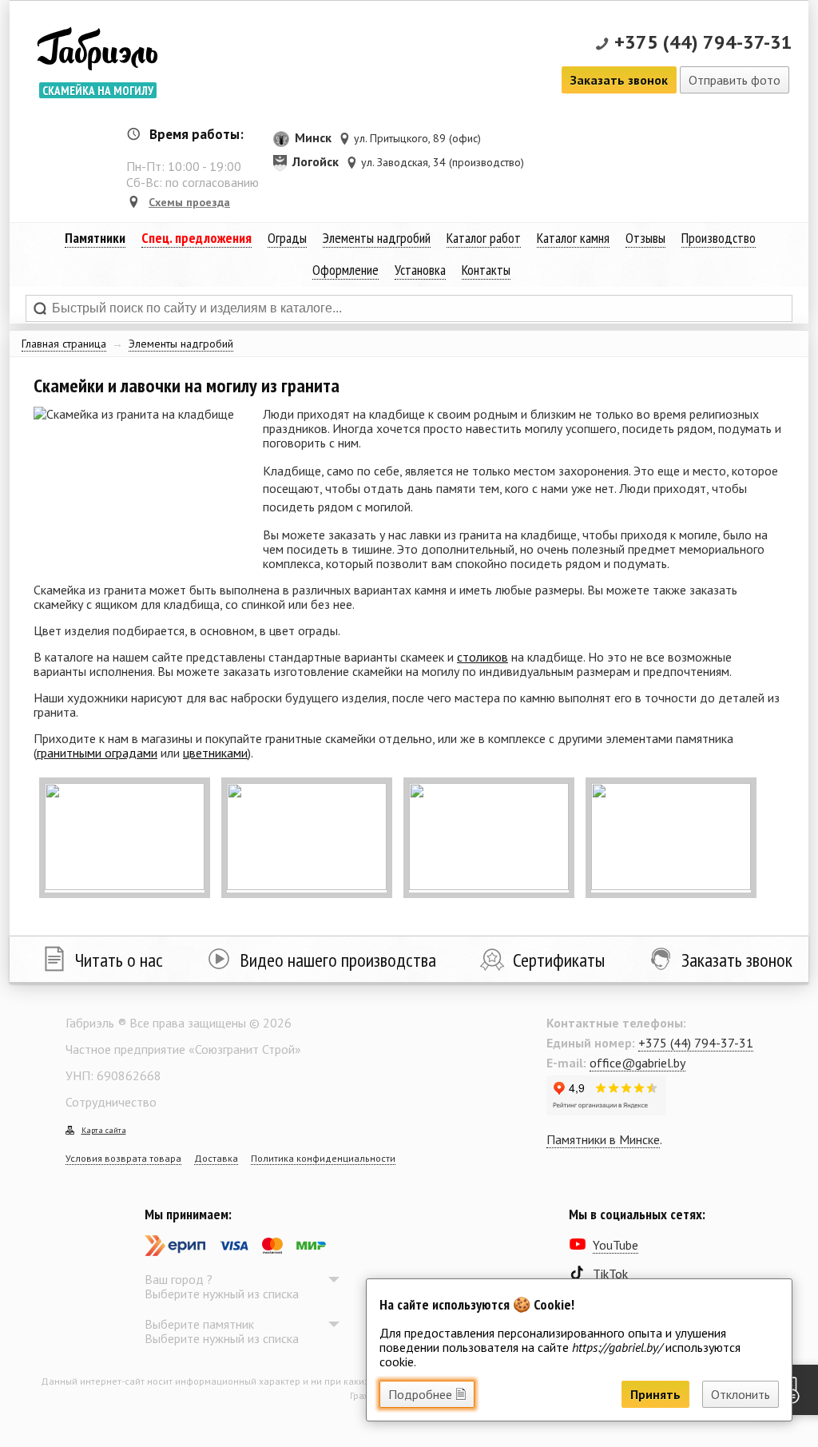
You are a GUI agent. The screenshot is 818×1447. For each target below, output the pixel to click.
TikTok (610, 1274)
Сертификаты (559, 960)
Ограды (287, 238)
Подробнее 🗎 (427, 1394)
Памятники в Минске (603, 1139)
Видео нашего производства (338, 960)
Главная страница (64, 343)
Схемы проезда (189, 202)
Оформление (345, 269)
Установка (420, 269)
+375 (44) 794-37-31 (703, 42)
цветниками (215, 753)
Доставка (216, 1158)
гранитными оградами (97, 753)
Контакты (486, 269)
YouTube (615, 1245)
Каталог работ (484, 238)
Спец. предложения (196, 238)
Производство (718, 238)
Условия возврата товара (123, 1158)
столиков (482, 657)
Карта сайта (103, 1130)
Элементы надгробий (181, 343)
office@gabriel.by (637, 1063)
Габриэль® (97, 51)
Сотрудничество (111, 1102)
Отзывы (645, 238)
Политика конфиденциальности (323, 1158)
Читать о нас (119, 960)
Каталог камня (573, 238)
